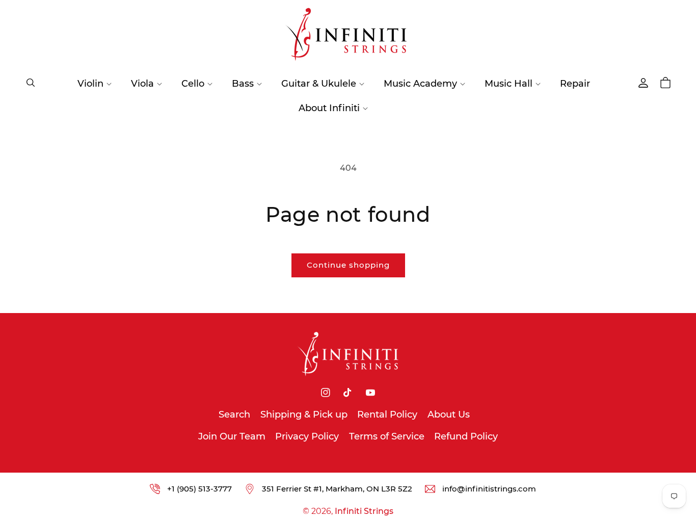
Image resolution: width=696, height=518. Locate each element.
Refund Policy (466, 436)
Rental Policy (387, 414)
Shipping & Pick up (303, 414)
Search (234, 414)
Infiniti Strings (364, 511)
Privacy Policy (307, 436)
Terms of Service (386, 436)
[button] (30, 82)
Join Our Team (231, 436)
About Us (448, 414)
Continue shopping (348, 265)
